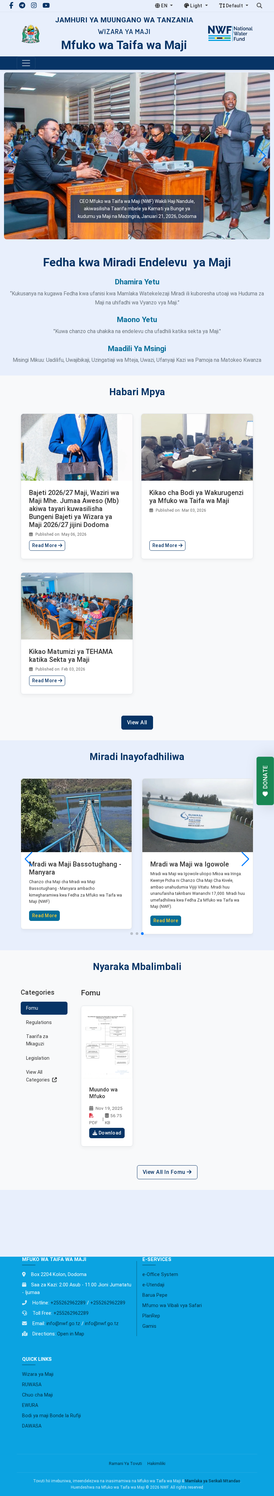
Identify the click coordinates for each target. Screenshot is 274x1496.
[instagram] (34, 5)
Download (110, 1133)
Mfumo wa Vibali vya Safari (172, 1305)
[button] (262, 156)
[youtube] (46, 5)
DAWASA (31, 1426)
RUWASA (31, 1385)
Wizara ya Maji (37, 1374)
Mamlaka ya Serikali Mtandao (212, 1481)
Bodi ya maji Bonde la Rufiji (51, 1416)
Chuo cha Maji (37, 1395)
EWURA (30, 1405)
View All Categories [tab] (38, 1075)
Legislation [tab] (37, 1058)
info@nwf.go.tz (63, 1323)
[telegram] (23, 5)
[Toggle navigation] (26, 63)
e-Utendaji (153, 1285)
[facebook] (12, 5)
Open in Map (70, 1334)
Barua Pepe (154, 1295)
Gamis (149, 1326)
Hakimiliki (156, 1463)
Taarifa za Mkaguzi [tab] (37, 1040)
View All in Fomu (165, 1172)
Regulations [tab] (39, 1022)
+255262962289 (68, 1303)
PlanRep (151, 1316)
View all (137, 722)
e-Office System (160, 1274)
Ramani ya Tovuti (125, 1463)
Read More (45, 545)
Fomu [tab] (32, 1008)
